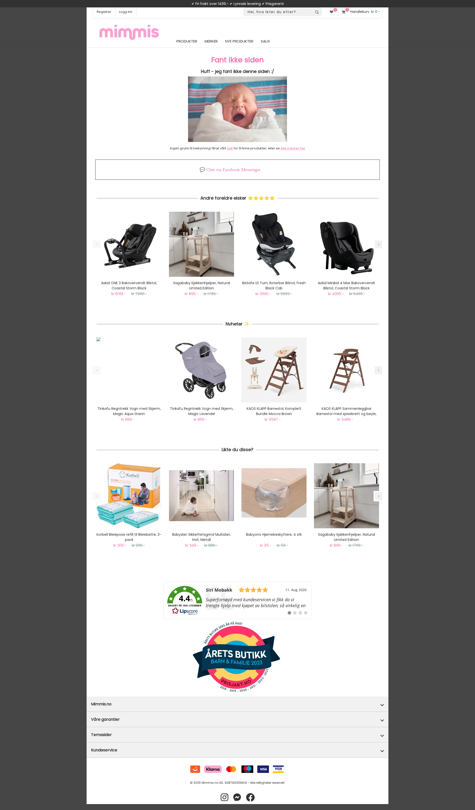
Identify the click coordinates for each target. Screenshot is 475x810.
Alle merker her (293, 148)
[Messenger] (237, 797)
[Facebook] (250, 797)
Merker (211, 41)
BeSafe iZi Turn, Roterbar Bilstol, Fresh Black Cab (274, 285)
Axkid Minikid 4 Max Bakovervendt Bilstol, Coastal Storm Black (346, 285)
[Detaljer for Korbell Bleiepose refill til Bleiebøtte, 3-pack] (129, 495)
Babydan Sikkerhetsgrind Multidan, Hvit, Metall (201, 537)
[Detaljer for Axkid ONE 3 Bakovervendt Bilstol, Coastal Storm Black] (129, 244)
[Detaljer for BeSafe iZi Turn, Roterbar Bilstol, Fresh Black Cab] (274, 244)
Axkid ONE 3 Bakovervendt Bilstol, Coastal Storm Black (129, 285)
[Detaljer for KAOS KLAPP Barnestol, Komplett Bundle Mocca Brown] (274, 369)
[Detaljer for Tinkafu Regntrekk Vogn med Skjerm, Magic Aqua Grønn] (129, 369)
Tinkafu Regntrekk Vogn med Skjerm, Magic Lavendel (201, 411)
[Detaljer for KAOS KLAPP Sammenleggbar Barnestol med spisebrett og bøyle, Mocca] (346, 369)
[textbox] (278, 12)
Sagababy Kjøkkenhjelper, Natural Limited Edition (201, 285)
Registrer (104, 11)
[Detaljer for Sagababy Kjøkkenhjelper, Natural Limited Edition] (201, 244)
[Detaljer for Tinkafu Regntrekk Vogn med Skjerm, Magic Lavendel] (201, 369)
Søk (230, 148)
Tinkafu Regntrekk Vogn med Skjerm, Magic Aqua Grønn (129, 411)
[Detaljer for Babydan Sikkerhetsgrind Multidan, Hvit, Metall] (201, 495)
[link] (237, 600)
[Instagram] (224, 797)
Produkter (186, 41)
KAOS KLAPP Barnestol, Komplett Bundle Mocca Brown (274, 411)
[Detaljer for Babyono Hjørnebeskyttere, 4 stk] (274, 495)
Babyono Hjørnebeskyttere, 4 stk (274, 534)
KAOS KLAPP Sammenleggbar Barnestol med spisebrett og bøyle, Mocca (346, 411)
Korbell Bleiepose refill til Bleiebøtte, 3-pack (129, 537)
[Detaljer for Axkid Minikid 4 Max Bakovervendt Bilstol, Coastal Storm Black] (346, 244)
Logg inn (125, 11)
